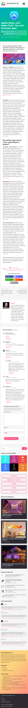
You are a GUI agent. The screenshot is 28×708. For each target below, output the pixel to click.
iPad (15, 267)
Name (6, 427)
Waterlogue (11, 270)
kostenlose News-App (21, 660)
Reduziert (7, 269)
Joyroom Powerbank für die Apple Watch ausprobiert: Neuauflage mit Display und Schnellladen (13, 580)
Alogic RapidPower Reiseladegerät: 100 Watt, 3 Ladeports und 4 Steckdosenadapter (14, 575)
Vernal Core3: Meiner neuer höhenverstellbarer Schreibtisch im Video (15, 586)
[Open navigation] (24, 3)
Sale (17, 267)
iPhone (12, 267)
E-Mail (6, 433)
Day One (16, 269)
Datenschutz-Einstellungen (6, 706)
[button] (9, 276)
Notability (21, 269)
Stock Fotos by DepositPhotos (7, 704)
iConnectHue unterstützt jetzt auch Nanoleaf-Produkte (13, 539)
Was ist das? (18, 37)
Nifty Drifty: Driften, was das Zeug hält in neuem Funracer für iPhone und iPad (7, 292)
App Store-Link (7, 95)
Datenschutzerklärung (8, 670)
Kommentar (7, 412)
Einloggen (14, 484)
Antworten (8, 338)
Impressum (5, 669)
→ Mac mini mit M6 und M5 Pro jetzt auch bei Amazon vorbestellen (13, 645)
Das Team (14, 492)
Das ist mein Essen (18, 270)
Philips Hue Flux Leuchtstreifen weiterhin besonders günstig (12, 515)
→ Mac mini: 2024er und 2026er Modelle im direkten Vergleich (12, 618)
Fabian (4, 34)
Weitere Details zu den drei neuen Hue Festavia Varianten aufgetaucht (13, 564)
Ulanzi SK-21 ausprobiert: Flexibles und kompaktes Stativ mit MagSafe (15, 595)
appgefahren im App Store (14, 480)
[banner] (10, 4)
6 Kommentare (12, 33)
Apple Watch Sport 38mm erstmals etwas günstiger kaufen (22, 292)
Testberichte (14, 476)
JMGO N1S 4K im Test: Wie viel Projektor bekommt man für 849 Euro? (15, 590)
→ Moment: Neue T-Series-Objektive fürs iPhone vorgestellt (11, 609)
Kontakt (14, 488)
